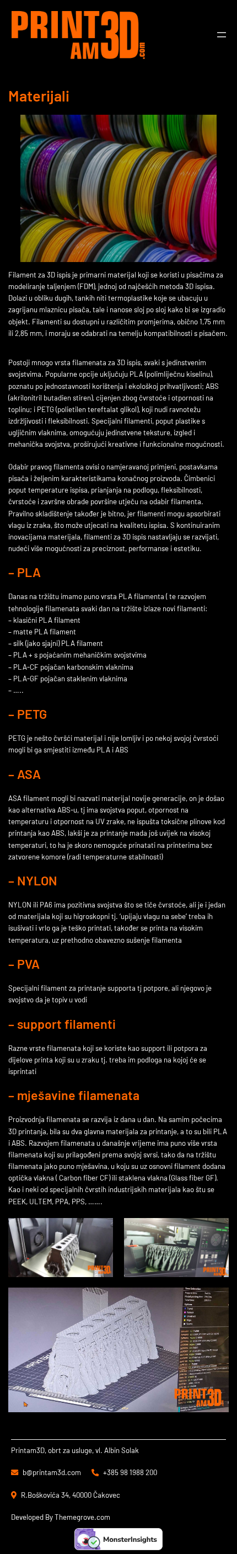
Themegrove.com (82, 1517)
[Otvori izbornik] (221, 34)
